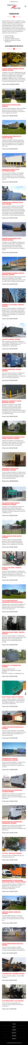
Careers (14, 1029)
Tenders (14, 1035)
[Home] (14, 6)
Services (14, 1032)
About (14, 1026)
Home (14, 1024)
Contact (14, 1038)
